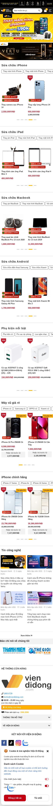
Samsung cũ (20, 409)
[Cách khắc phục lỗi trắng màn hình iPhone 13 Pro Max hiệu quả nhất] (13, 598)
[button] (47, 750)
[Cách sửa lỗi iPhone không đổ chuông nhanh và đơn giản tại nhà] (39, 561)
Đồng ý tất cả (14, 798)
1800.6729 (8, 693)
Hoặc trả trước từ (13, 454)
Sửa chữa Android (15, 261)
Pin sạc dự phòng (24, 334)
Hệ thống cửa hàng (12, 707)
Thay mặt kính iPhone (34, 71)
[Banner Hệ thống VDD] (26, 3)
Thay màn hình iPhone (12, 71)
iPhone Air (25, 483)
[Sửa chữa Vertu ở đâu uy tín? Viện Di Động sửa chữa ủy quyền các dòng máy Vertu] (13, 561)
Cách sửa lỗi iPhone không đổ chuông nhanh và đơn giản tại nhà (39, 581)
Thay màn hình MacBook (32, 204)
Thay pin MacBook (10, 204)
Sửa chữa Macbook (15, 197)
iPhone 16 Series (40, 483)
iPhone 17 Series (10, 483)
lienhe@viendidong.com (13, 697)
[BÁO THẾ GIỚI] (39, 650)
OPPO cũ (33, 409)
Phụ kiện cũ (8, 334)
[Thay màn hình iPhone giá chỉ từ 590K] (26, 28)
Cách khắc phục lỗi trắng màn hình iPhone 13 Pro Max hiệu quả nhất (12, 617)
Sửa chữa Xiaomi (39, 267)
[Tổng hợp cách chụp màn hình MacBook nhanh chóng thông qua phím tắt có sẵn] (39, 598)
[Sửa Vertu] (26, 51)
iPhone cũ (7, 409)
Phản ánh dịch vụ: (16, 712)
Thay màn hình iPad (26, 138)
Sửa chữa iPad (12, 132)
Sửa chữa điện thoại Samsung (15, 267)
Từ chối (38, 798)
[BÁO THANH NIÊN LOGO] (14, 650)
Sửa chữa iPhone (14, 65)
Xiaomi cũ (45, 409)
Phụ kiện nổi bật (13, 328)
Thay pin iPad (8, 138)
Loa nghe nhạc (41, 334)
